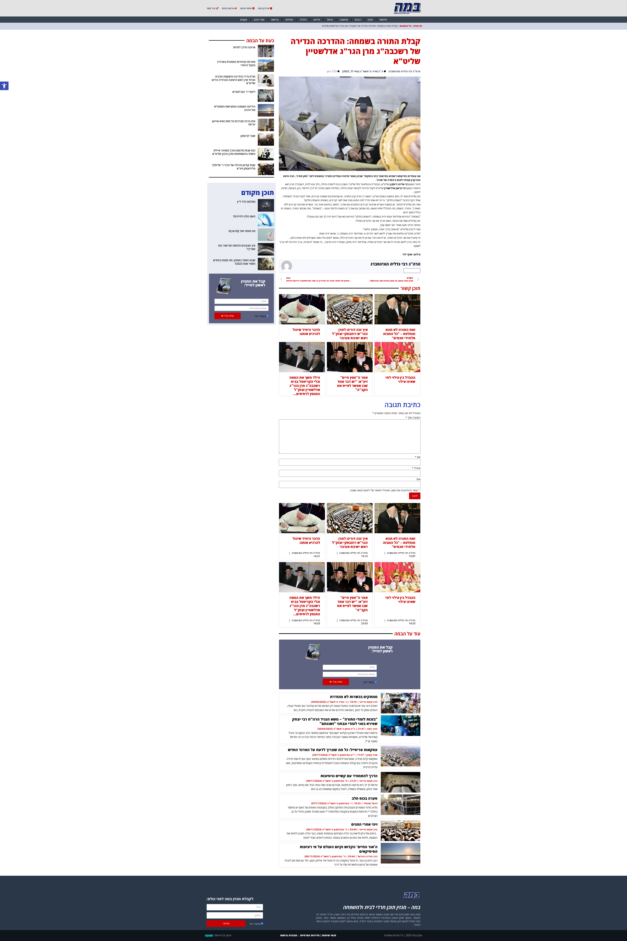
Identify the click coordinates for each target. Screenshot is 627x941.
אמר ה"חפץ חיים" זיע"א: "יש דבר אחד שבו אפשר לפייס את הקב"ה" (352, 383)
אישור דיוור (368, 682)
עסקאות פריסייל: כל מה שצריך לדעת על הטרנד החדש (333, 749)
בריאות (275, 19)
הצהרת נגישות (288, 935)
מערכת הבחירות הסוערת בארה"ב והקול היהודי (236, 63)
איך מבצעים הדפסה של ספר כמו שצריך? (236, 247)
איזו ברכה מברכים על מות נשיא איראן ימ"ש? (233, 122)
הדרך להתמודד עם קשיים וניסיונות (349, 775)
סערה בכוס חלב (365, 798)
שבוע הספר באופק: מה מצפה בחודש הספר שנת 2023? (234, 261)
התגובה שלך (412, 417)
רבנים (358, 19)
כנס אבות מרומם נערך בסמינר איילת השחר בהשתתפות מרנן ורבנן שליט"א (233, 152)
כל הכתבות (405, 25)
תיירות (317, 19)
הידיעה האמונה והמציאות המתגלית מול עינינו (234, 108)
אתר (418, 479)
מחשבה (344, 19)
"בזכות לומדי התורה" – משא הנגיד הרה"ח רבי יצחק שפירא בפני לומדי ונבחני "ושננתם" (335, 721)
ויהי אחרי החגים (364, 824)
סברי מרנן (259, 19)
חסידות (289, 19)
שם (417, 457)
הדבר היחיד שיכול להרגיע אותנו (306, 331)
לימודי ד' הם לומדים (243, 92)
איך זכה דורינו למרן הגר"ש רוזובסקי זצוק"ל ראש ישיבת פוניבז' (350, 333)
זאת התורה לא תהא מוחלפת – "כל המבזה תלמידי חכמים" (399, 333)
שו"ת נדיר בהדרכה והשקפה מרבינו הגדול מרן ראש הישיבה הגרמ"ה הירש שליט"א (233, 80)
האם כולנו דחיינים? (244, 216)
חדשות (383, 19)
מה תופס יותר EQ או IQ (242, 231)
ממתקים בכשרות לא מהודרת (354, 696)
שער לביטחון (248, 136)
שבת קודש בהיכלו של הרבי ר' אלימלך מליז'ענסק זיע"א (233, 166)
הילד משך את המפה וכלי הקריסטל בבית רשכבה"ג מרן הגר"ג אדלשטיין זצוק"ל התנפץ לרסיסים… (304, 385)
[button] (4, 86)
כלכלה (303, 19)
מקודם (243, 19)
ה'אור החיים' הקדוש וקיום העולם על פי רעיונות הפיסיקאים (339, 849)
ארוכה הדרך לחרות (244, 47)
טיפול (330, 19)
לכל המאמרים (411, 270)
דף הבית (418, 25)
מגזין (370, 19)
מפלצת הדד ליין (246, 201)
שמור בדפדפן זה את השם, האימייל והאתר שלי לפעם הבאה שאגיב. (383, 490)
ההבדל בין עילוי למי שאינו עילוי (400, 379)
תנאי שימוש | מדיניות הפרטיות (318, 935)
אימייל (416, 468)
